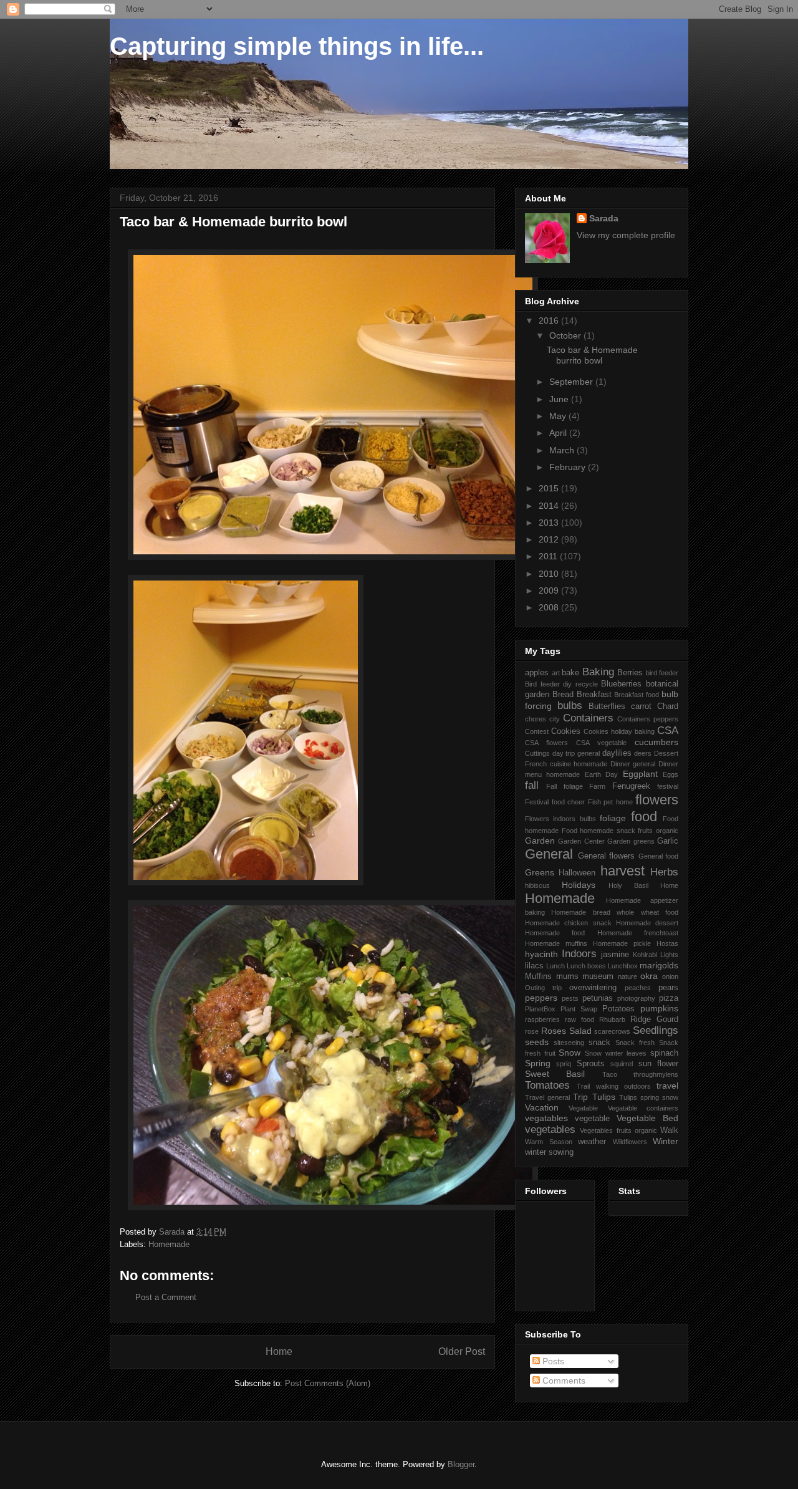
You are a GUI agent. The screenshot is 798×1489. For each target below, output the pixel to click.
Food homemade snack (598, 830)
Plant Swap (578, 1009)
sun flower (658, 1063)
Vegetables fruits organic (618, 1130)
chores (535, 719)
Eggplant (640, 774)
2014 (550, 506)
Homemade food (555, 933)
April (559, 433)
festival (667, 786)
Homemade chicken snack (568, 923)
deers (642, 753)
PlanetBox (540, 1009)
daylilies (617, 753)
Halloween (577, 873)
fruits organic (658, 830)
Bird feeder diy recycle (561, 684)
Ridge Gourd (654, 1019)
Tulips (603, 1097)
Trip (580, 1097)
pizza (668, 998)
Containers (588, 718)
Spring (537, 1063)
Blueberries (621, 684)
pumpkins (659, 1008)
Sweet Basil (555, 1074)
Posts (552, 1361)
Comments (562, 1380)
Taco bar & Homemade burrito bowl (592, 355)
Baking (598, 672)
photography (636, 998)
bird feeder (662, 673)
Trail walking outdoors (614, 1086)
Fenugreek (631, 786)
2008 (550, 607)
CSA (667, 730)
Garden (540, 841)
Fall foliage (564, 786)
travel (667, 1086)
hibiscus (537, 885)
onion (670, 976)
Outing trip (543, 987)
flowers (656, 799)
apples (537, 672)
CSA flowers (546, 742)
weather (592, 1141)
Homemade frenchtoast (637, 933)
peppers (541, 998)
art (556, 673)
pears (668, 987)
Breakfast (594, 694)
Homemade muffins (556, 943)
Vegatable (583, 1108)
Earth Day (601, 774)
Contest (537, 731)
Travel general (547, 1097)
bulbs (569, 705)
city (554, 719)
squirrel (621, 1063)
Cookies (565, 731)
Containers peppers (647, 719)
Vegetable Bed (647, 1118)
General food (658, 856)
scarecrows (612, 1031)
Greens (539, 872)
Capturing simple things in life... (297, 46)
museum (597, 976)
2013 (550, 523)
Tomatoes (547, 1085)
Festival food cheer (555, 802)
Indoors (579, 954)
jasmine (615, 954)
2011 (549, 556)
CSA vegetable (601, 742)
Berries (630, 672)
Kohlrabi (645, 954)
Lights (669, 954)
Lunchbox (623, 966)
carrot (641, 706)
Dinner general (633, 764)
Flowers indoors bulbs (560, 818)
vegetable (592, 1118)
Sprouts (591, 1063)
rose (532, 1031)
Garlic (667, 841)
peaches (638, 987)
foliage (613, 818)
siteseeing (569, 1042)
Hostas (667, 943)
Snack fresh (635, 1042)
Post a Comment (165, 1297)
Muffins (538, 976)
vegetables (550, 1129)
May (559, 416)
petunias (597, 998)
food (644, 816)
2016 (550, 320)
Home (279, 1351)
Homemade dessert (647, 923)
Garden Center (581, 841)
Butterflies (607, 706)
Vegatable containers (643, 1108)
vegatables (546, 1118)
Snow (569, 1053)
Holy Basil (628, 885)
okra (649, 976)
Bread (563, 694)
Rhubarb (612, 1019)
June (560, 399)
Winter (665, 1141)
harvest (622, 871)
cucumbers (656, 742)
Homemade (169, 1244)
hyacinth (541, 954)
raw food (579, 1019)
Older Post (461, 1351)
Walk (669, 1130)
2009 (550, 590)
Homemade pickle (622, 943)
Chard (667, 706)
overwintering (593, 987)
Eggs (670, 774)
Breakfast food (636, 694)
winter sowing (549, 1152)
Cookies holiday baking (619, 731)
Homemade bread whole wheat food (614, 912)
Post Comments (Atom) (327, 1383)
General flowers (606, 856)
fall (532, 785)
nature (627, 976)
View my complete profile (626, 235)
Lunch (555, 966)
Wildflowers (630, 1141)
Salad (580, 1031)
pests (570, 998)
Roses (553, 1031)
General (549, 854)
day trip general (576, 753)
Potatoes (618, 1009)
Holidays (578, 885)
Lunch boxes (586, 966)
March (563, 450)
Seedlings (655, 1030)
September (572, 382)
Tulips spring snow (648, 1097)
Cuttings (537, 753)
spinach (664, 1053)
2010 (550, 574)
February (568, 467)
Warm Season (548, 1141)
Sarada (603, 218)
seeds (537, 1042)
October (566, 335)
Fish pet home (610, 802)
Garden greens (630, 841)
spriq (563, 1063)
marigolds (659, 965)
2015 (550, 488)
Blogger (461, 1464)
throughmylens (655, 1074)
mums (567, 976)
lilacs (534, 965)
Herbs (664, 872)
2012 (550, 539)
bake (570, 672)
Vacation (542, 1107)
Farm (597, 786)
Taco (609, 1074)
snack (599, 1042)
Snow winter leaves (616, 1053)
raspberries (542, 1019)
